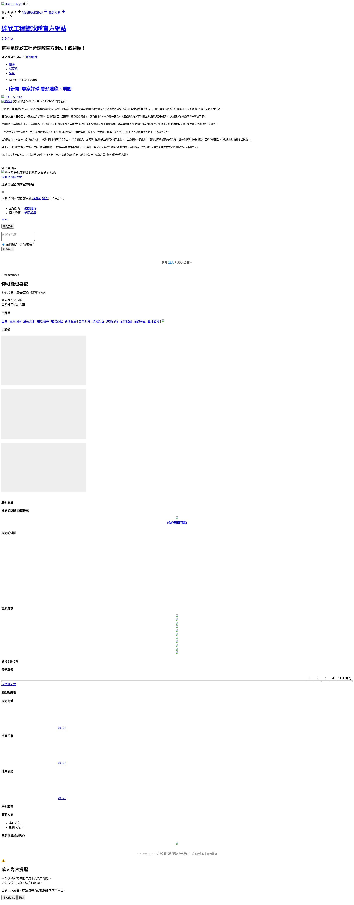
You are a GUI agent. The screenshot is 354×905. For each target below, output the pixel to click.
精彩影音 (98, 321)
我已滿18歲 (9, 897)
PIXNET (149, 853)
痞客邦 (36, 198)
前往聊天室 (8, 684)
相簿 (12, 64)
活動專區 (140, 321)
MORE (62, 727)
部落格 (13, 68)
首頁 (4, 321)
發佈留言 (8, 249)
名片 (12, 73)
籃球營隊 (153, 321)
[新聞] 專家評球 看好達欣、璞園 (40, 88)
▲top (4, 219)
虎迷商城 (112, 321)
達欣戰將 (43, 321)
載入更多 (8, 226)
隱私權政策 (198, 853)
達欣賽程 (57, 321)
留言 (45, 198)
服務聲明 (212, 853)
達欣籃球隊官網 (11, 177)
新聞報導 (30, 212)
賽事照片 (84, 321)
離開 (21, 897)
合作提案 (126, 321)
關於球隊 (15, 321)
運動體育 (32, 57)
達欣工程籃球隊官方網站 (33, 28)
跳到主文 (7, 38)
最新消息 (29, 321)
